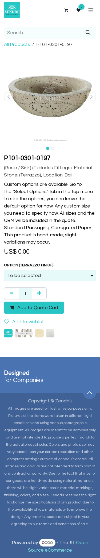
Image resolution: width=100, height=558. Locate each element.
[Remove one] (11, 293)
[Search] (88, 33)
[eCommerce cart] (66, 10)
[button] (8, 96)
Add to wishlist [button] (27, 321)
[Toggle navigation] (91, 10)
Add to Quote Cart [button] (37, 307)
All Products (17, 44)
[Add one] (39, 293)
